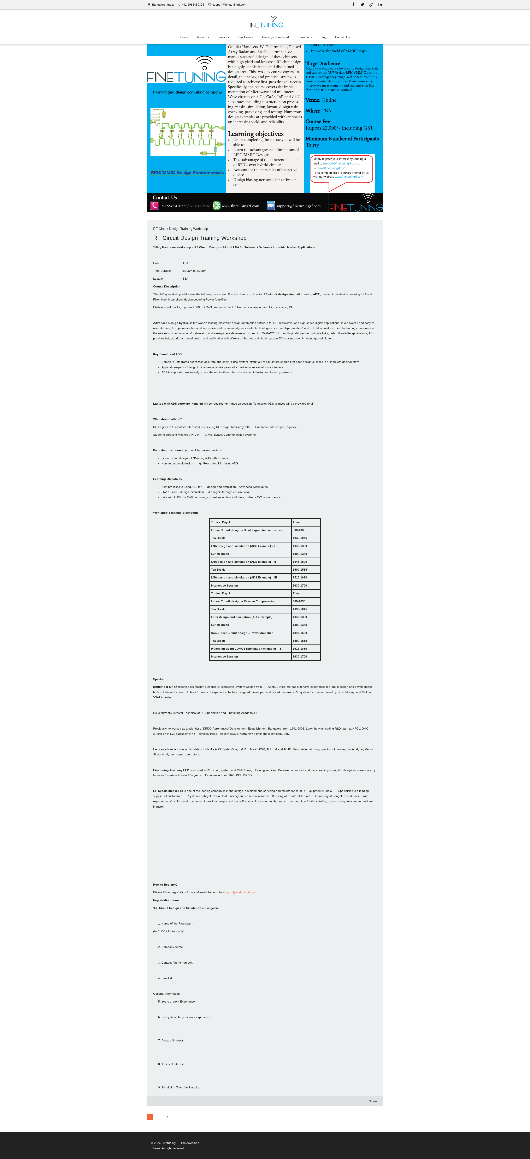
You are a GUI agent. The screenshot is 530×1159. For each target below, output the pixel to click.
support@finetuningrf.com (240, 892)
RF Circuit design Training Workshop (180, 229)
